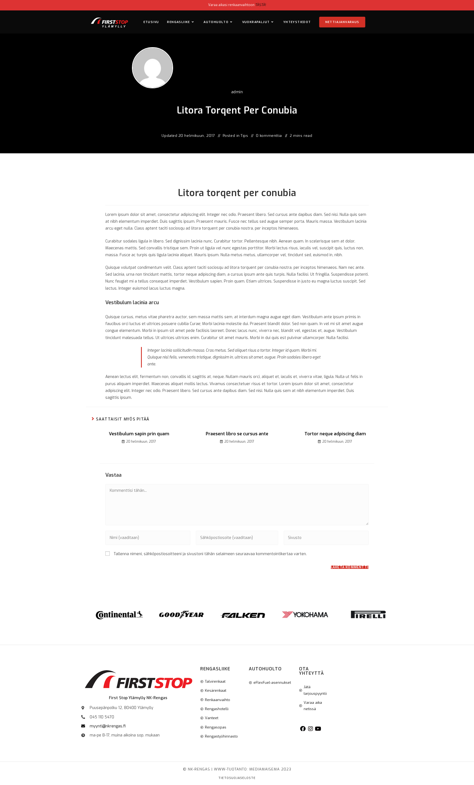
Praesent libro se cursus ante (237, 434)
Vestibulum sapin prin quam (139, 434)
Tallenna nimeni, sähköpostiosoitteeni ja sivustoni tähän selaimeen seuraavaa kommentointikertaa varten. (210, 554)
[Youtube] (318, 729)
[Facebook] (303, 729)
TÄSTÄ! (260, 5)
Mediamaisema (264, 769)
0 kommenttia (269, 135)
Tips (244, 135)
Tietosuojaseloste (237, 778)
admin (237, 92)
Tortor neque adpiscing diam (335, 434)
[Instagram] (310, 729)
